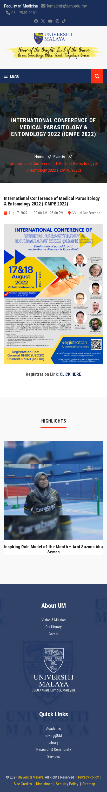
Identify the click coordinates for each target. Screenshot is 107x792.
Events (59, 156)
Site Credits (23, 784)
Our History (53, 627)
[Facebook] (36, 21)
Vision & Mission (54, 620)
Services (53, 756)
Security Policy (67, 784)
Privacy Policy (88, 777)
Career (53, 634)
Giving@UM (53, 735)
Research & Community (53, 749)
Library (53, 742)
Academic (53, 728)
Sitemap (88, 784)
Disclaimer (44, 784)
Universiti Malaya (30, 777)
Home (39, 156)
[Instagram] (57, 21)
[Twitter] (43, 21)
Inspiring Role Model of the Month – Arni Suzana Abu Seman (53, 549)
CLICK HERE (70, 374)
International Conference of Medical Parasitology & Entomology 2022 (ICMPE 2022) (52, 201)
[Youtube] (50, 21)
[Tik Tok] (63, 21)
